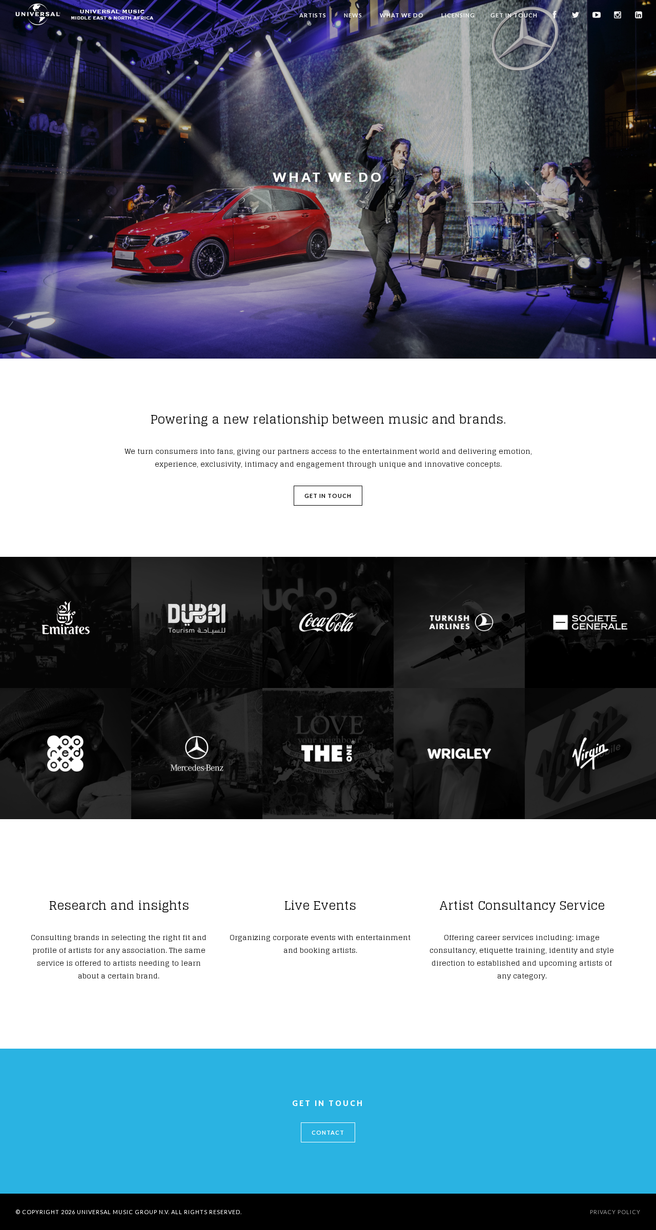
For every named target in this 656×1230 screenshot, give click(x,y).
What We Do (402, 15)
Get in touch (328, 495)
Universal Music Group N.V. (123, 1211)
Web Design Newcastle (535, 1212)
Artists (312, 15)
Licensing (458, 15)
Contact (328, 1132)
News (353, 15)
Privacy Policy (615, 1212)
